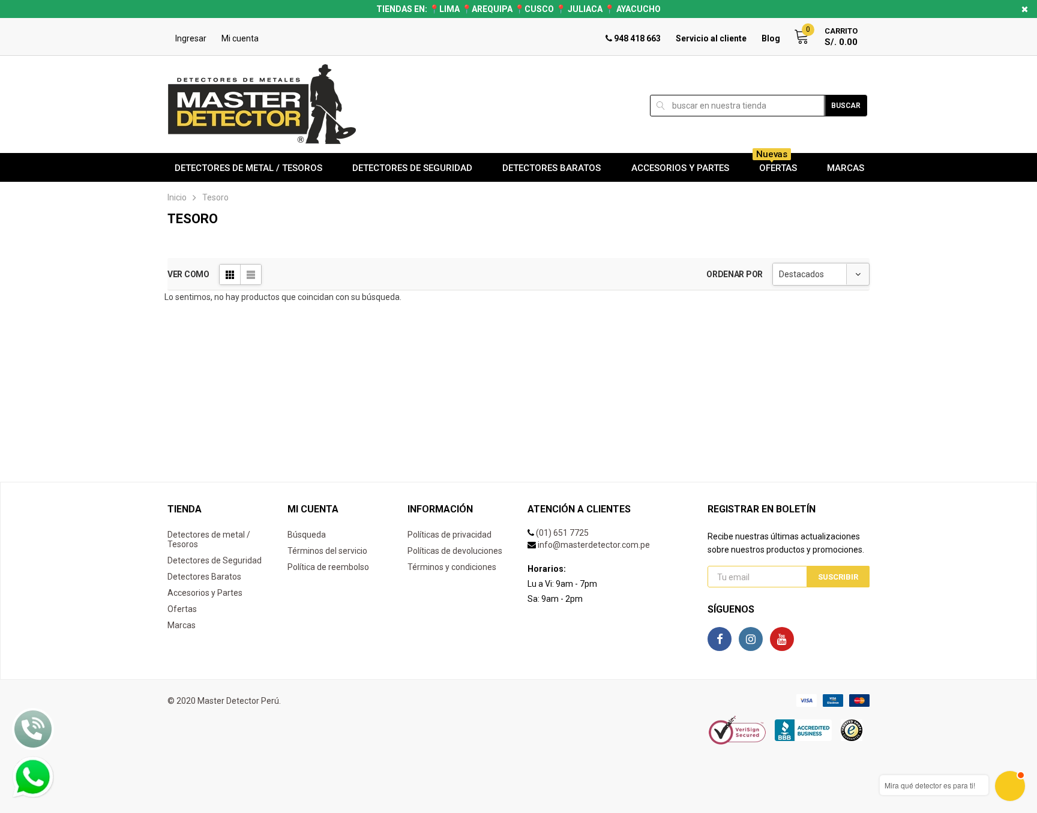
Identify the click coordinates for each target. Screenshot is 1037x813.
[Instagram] (751, 639)
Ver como (188, 274)
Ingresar (190, 38)
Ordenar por (734, 274)
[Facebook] (720, 639)
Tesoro (215, 197)
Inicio (177, 197)
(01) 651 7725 (562, 533)
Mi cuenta (240, 38)
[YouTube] (782, 639)
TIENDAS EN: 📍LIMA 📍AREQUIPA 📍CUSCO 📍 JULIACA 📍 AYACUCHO (518, 9)
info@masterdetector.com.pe (594, 545)
